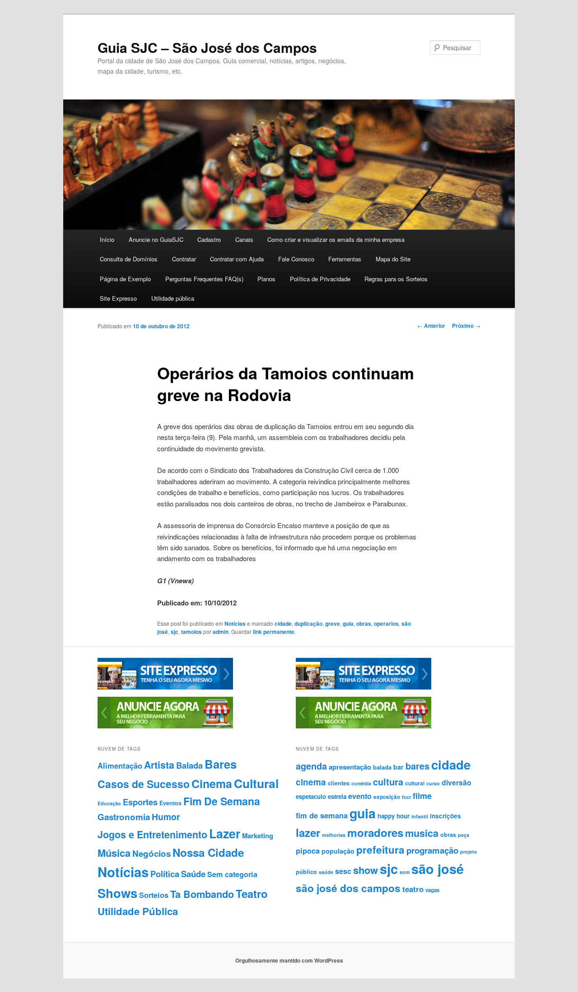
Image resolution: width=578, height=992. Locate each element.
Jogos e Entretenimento (152, 834)
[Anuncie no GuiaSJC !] (165, 726)
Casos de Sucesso (144, 783)
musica (421, 833)
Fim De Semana (221, 801)
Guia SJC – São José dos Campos (207, 47)
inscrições (445, 816)
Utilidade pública (172, 298)
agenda (311, 766)
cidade (283, 623)
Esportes (140, 802)
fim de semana (322, 815)
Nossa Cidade (208, 852)
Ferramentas (344, 259)
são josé (437, 869)
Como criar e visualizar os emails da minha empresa (336, 239)
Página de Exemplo (125, 278)
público (306, 872)
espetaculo (311, 796)
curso (433, 783)
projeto (468, 851)
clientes (339, 783)
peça (463, 834)
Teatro (252, 893)
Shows (117, 893)
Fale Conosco (296, 259)
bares (417, 765)
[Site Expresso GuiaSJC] (165, 687)
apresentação (350, 767)
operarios (386, 623)
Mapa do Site (393, 259)
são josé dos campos (348, 888)
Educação (109, 803)
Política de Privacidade (320, 278)
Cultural (256, 783)
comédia (361, 783)
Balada (189, 765)
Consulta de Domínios (129, 259)
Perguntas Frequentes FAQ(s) (204, 278)
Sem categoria (232, 874)
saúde (326, 872)
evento (360, 796)
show (365, 870)
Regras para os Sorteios (396, 278)
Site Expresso (118, 298)
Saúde (193, 874)
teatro (413, 888)
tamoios (191, 632)
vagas (432, 890)
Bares (221, 764)
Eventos (170, 803)
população (338, 850)
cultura (388, 781)
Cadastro (209, 239)
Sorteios (153, 895)
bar (398, 766)
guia (348, 623)
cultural (414, 783)
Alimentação (120, 765)
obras (363, 623)
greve (332, 623)
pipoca (308, 850)
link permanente (273, 632)
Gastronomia (124, 817)
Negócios (151, 853)
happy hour (394, 816)
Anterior (431, 325)
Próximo (466, 325)
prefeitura (380, 849)
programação (432, 850)
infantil (419, 816)
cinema (311, 782)
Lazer (224, 833)
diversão (456, 782)
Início (107, 239)
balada (382, 767)
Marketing (257, 836)
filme (422, 796)
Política (164, 874)
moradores (375, 832)
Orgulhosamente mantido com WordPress (289, 960)
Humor (166, 816)
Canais (244, 239)
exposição (386, 797)
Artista (159, 765)
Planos (266, 278)
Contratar (184, 259)
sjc (174, 632)
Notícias (235, 623)
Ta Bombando (202, 894)
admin (220, 632)
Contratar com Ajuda (237, 259)
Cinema (211, 783)
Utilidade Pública (138, 911)
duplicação (308, 623)
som (405, 872)
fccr (406, 797)
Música (114, 853)
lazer (308, 832)
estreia (337, 796)
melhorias (333, 834)
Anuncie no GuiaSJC (156, 239)
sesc (343, 871)
